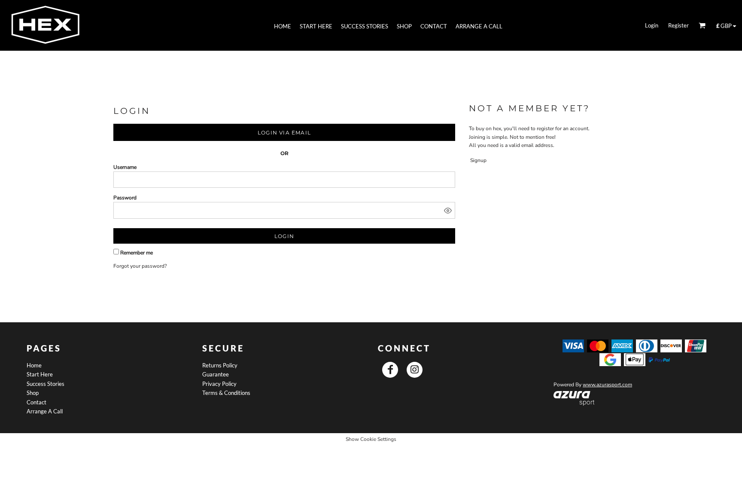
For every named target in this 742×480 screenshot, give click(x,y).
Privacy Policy (219, 383)
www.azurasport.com (607, 384)
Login (651, 25)
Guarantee (215, 374)
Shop (33, 392)
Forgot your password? (140, 266)
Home (34, 365)
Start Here (40, 374)
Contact (36, 402)
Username (125, 167)
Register (678, 25)
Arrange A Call (45, 411)
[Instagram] (415, 370)
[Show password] (447, 210)
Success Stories (45, 383)
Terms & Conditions (226, 392)
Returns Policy (219, 365)
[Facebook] (390, 370)
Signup (478, 160)
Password (125, 197)
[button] (573, 398)
